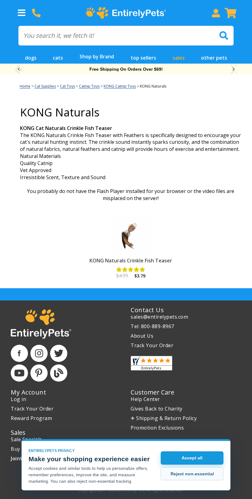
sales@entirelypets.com (159, 316)
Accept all (192, 457)
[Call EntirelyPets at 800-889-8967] (36, 13)
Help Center (145, 399)
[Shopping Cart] (230, 13)
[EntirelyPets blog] (58, 373)
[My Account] (215, 13)
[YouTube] (19, 373)
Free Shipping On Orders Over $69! (126, 69)
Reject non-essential (192, 473)
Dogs (31, 57)
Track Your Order (152, 345)
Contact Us (147, 310)
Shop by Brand (97, 56)
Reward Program (31, 418)
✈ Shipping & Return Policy (164, 418)
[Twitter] (58, 353)
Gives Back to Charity (157, 408)
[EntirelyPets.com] (126, 13)
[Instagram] (39, 353)
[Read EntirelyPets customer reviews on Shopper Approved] (151, 363)
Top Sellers (143, 57)
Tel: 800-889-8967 (152, 326)
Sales (179, 57)
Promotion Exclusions (157, 427)
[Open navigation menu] (21, 13)
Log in (18, 399)
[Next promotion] (233, 69)
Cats (58, 57)
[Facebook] (19, 353)
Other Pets (214, 57)
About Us (142, 335)
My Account (28, 392)
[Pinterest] (39, 373)
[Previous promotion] (18, 69)
